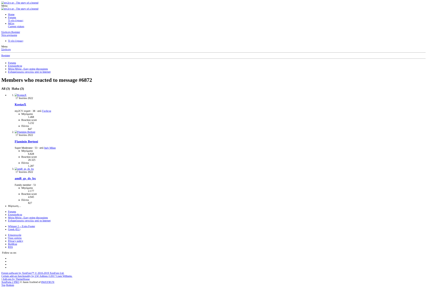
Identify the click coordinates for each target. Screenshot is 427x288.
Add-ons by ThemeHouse (16, 279)
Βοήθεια (12, 244)
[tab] (17, 88)
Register (5, 55)
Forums (12, 17)
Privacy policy (15, 241)
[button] (4, 5)
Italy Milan (50, 147)
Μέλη (11, 23)
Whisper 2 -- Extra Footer (21, 226)
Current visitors (16, 26)
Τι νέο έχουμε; (16, 20)
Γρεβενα (46, 111)
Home (11, 14)
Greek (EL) (14, 229)
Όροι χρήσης (15, 238)
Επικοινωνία (14, 235)
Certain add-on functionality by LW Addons (36, 276)
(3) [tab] (6, 88)
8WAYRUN (47, 282)
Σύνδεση (6, 49)
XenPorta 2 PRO (10, 282)
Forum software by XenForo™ (32, 273)
